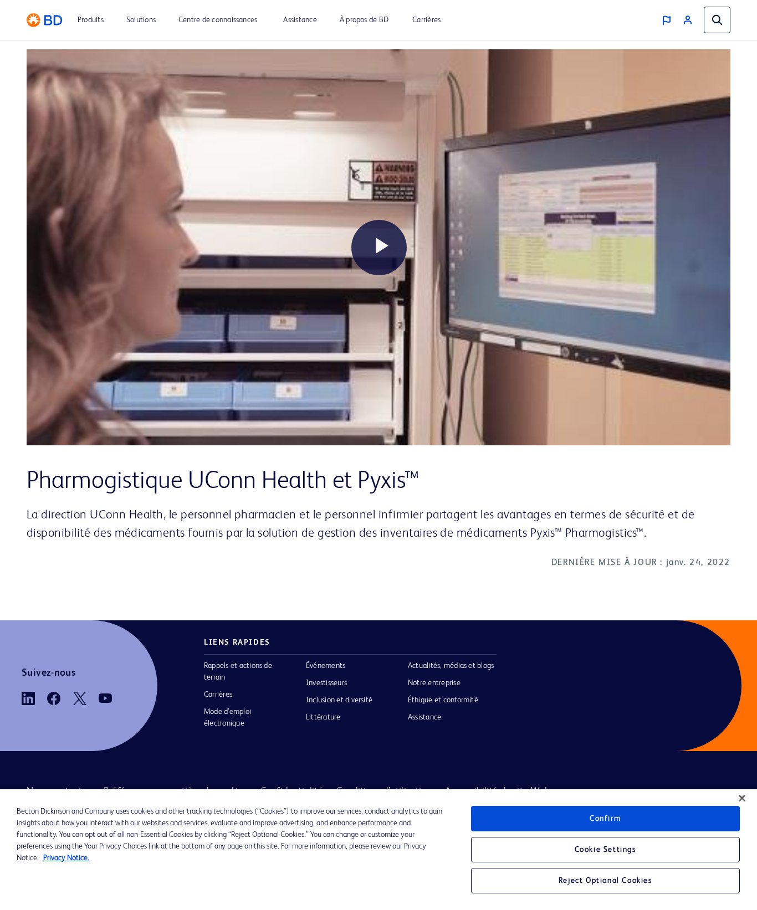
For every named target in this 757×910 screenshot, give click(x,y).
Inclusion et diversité (339, 700)
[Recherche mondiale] (717, 20)
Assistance (424, 717)
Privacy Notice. (66, 858)
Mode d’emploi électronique (227, 717)
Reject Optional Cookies (605, 881)
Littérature (323, 717)
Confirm (605, 818)
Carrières (218, 694)
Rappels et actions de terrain (238, 671)
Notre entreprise (434, 683)
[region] (378, 849)
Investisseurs (326, 683)
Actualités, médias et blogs (451, 666)
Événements (325, 666)
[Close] (742, 798)
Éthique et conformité (443, 700)
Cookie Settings (605, 850)
